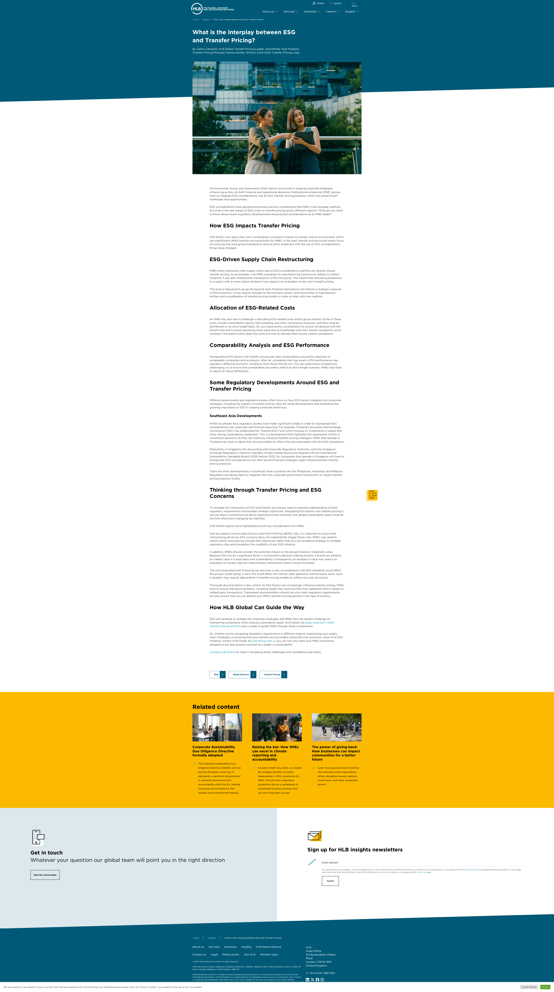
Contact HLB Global (222, 652)
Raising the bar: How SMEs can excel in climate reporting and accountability (275, 753)
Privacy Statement (471, 870)
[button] (354, 4)
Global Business (241, 674)
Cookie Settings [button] (529, 987)
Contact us (421, 872)
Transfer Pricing (272, 674)
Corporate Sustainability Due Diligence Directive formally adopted (213, 751)
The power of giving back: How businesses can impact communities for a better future (336, 753)
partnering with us (264, 640)
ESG (216, 674)
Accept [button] (545, 987)
